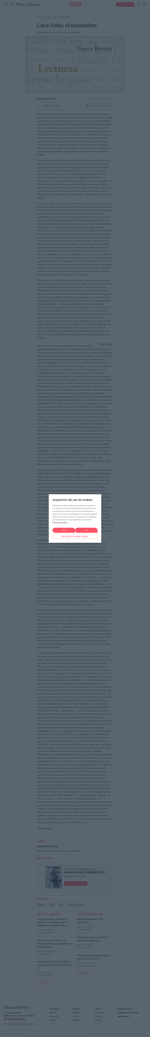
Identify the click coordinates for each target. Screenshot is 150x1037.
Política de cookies (60, 522)
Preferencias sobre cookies (75, 536)
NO (64, 530)
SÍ (86, 530)
